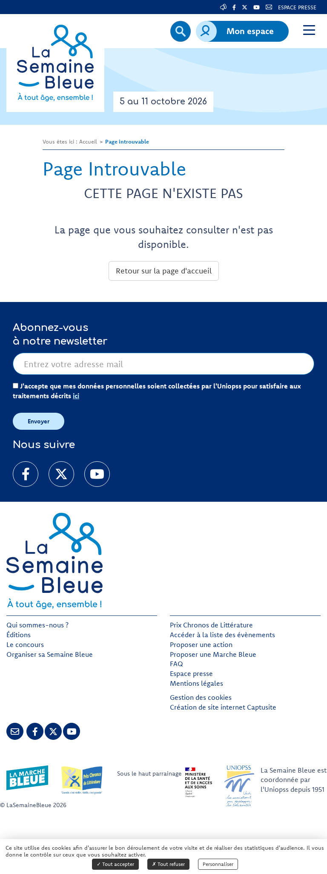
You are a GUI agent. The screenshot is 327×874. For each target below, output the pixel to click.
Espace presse (191, 673)
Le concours (25, 644)
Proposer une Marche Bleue (213, 654)
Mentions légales (196, 683)
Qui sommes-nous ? (37, 625)
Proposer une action (201, 644)
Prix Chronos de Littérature (211, 625)
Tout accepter (117, 864)
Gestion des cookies (201, 697)
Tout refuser (170, 864)
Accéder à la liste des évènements (222, 634)
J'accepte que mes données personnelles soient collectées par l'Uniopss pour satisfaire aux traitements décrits (157, 391)
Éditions (18, 634)
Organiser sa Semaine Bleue (49, 654)
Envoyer (38, 421)
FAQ (176, 663)
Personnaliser (218, 864)
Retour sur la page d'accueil (164, 271)
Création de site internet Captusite (223, 707)
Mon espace (250, 31)
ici (76, 395)
